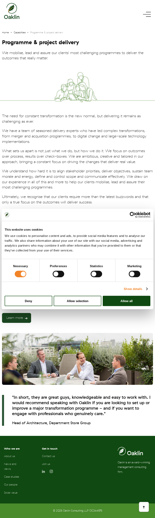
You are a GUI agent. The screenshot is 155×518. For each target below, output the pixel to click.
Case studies (11, 476)
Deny (28, 301)
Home (5, 32)
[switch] (58, 274)
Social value (10, 492)
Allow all (126, 301)
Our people (10, 484)
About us (9, 456)
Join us (46, 464)
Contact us (48, 456)
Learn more (14, 318)
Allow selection (77, 301)
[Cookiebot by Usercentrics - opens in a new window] (132, 215)
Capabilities (19, 32)
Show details (133, 288)
